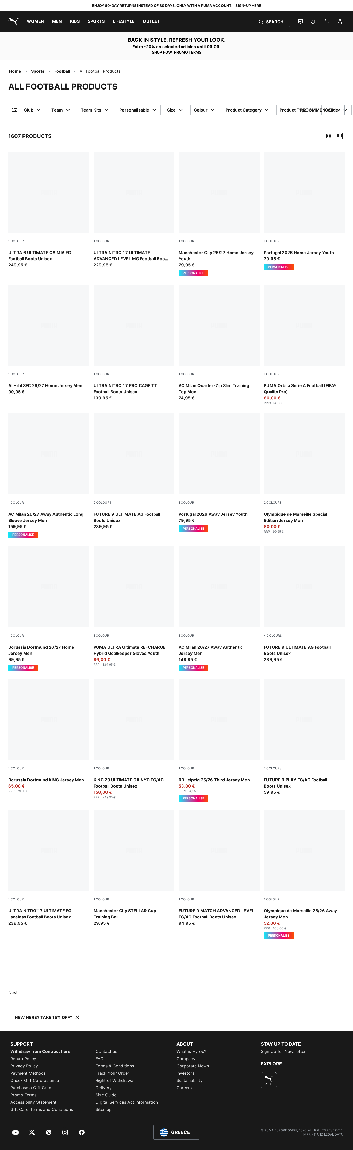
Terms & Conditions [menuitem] (115, 1066)
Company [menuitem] (186, 1058)
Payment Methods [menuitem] (28, 1073)
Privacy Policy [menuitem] (24, 1066)
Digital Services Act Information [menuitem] (127, 1102)
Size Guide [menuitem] (106, 1094)
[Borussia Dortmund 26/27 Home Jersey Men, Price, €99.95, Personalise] (48, 608)
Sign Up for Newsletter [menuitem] (283, 1051)
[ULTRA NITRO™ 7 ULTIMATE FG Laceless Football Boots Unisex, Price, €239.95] (48, 868)
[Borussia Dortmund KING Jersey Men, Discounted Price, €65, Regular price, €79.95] (48, 736)
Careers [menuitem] (184, 1087)
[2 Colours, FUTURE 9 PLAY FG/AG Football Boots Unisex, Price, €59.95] (304, 737)
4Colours (273, 635)
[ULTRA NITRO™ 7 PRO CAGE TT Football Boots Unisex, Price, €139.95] (134, 343)
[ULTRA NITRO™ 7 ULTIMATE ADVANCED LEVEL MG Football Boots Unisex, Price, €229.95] (134, 210)
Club (28, 110)
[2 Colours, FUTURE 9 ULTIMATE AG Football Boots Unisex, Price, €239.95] (134, 471)
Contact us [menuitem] (106, 1051)
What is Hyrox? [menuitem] (191, 1051)
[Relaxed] (339, 136)
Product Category (244, 110)
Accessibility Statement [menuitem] (33, 1102)
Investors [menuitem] (185, 1073)
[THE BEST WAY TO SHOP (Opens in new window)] (269, 1080)
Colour (201, 110)
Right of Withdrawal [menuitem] (115, 1080)
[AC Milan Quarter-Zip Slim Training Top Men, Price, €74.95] (219, 343)
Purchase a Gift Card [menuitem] (30, 1087)
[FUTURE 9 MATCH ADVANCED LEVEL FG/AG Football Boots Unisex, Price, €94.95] (219, 868)
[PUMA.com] (12, 22)
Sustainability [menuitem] (190, 1080)
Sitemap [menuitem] (104, 1109)
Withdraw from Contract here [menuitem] (40, 1051)
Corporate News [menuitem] (193, 1066)
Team (57, 110)
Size (171, 110)
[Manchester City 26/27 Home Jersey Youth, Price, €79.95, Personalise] (219, 214)
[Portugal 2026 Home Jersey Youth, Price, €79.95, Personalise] (304, 211)
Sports (37, 71)
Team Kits (91, 110)
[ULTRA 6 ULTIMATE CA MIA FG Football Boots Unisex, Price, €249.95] (48, 210)
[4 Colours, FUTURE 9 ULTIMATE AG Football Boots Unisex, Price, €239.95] (304, 604)
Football (62, 71)
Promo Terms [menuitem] (23, 1094)
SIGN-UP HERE (248, 5)
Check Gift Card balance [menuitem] (34, 1080)
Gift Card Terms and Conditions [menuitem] (41, 1109)
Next (13, 992)
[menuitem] (35, 21)
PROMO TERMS (187, 52)
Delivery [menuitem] (104, 1087)
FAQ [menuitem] (99, 1058)
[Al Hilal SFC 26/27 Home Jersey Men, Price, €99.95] (48, 340)
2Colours (102, 502)
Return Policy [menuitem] (23, 1058)
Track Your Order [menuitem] (112, 1073)
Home (15, 71)
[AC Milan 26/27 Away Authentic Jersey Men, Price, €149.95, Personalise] (219, 608)
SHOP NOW (162, 52)
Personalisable (134, 110)
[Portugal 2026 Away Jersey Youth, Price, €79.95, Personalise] (219, 472)
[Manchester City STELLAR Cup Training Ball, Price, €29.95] (134, 868)
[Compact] (329, 136)
